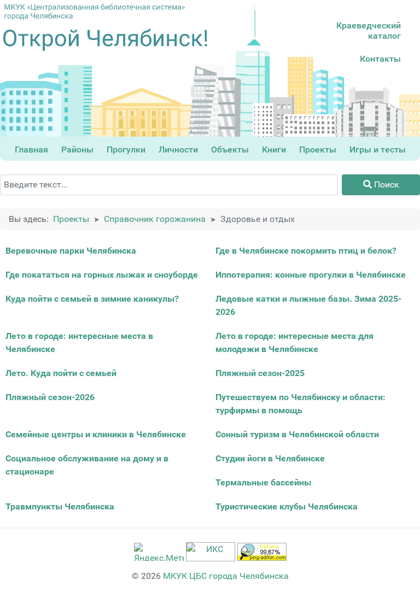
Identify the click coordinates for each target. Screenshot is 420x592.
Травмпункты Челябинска (59, 506)
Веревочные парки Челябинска (70, 250)
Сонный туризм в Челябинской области (297, 434)
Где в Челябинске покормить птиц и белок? (305, 250)
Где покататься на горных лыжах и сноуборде (101, 274)
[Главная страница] (105, 39)
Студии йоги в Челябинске (270, 458)
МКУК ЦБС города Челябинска (226, 576)
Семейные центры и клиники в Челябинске (95, 434)
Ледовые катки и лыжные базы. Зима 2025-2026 (308, 305)
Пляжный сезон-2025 (260, 373)
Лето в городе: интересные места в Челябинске (79, 342)
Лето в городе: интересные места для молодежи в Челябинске (294, 342)
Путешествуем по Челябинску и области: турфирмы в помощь (300, 403)
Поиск (385, 184)
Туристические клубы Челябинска (286, 506)
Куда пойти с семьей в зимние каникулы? (92, 299)
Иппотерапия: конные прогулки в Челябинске (310, 274)
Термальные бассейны (263, 482)
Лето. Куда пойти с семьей (60, 373)
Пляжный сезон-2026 (50, 397)
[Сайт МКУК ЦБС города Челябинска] (94, 11)
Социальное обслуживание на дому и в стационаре (86, 465)
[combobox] (169, 184)
